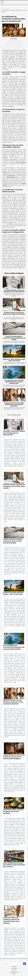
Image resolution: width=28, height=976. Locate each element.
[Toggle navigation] (2, 2)
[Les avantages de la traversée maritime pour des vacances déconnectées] (14, 372)
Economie (14, 966)
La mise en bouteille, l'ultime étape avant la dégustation (13, 46)
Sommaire (14, 39)
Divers (7, 8)
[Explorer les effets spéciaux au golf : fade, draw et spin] (14, 351)
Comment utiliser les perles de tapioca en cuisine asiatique (13, 811)
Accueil (2, 8)
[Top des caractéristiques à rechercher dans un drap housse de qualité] (14, 328)
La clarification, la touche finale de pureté (13, 45)
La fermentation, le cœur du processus (14, 42)
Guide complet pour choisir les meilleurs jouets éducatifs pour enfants (14, 865)
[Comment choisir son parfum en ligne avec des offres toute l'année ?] (14, 304)
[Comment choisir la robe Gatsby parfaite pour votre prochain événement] (14, 394)
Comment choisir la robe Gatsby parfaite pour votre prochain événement (14, 404)
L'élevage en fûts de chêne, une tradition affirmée (13, 43)
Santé (14, 970)
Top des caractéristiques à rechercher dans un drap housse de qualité (14, 338)
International (14, 968)
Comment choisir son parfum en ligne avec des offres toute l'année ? (14, 314)
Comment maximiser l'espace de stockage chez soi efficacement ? (14, 290)
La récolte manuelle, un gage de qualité (14, 40)
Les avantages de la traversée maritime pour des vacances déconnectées (14, 382)
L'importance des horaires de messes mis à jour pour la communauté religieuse (14, 756)
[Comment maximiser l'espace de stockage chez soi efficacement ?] (14, 282)
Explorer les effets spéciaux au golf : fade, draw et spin (14, 359)
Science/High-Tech (14, 972)
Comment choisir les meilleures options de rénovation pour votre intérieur (11, 920)
